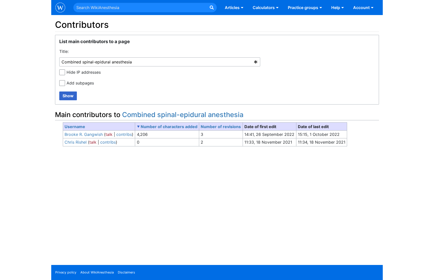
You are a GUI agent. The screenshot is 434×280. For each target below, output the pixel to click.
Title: (64, 51)
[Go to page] (212, 7)
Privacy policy (65, 272)
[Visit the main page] (60, 8)
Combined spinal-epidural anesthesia (182, 115)
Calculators (264, 7)
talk (109, 134)
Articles (232, 7)
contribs (124, 134)
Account (361, 7)
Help (335, 7)
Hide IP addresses (84, 72)
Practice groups (303, 7)
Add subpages (80, 82)
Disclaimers (126, 272)
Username (75, 126)
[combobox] (159, 62)
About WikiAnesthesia (97, 272)
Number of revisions (221, 126)
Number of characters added (169, 126)
